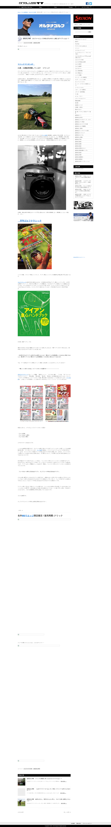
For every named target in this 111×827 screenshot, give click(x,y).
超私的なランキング (80, 132)
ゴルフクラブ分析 (28, 42)
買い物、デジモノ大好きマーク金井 (83, 112)
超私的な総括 (78, 152)
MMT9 (76, 41)
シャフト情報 (78, 75)
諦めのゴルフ (78, 109)
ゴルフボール (78, 68)
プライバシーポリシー (87, 823)
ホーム (19, 12)
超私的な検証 (78, 146)
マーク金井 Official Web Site (25, 7)
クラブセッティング (80, 50)
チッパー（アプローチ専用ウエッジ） (83, 84)
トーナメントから (79, 87)
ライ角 (76, 94)
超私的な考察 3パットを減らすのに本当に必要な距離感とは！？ (83, 186)
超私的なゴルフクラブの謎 (81, 124)
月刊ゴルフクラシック (23, 374)
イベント (77, 48)
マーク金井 (44, 135)
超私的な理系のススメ (80, 148)
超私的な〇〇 (78, 115)
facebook (87, 3)
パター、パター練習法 (80, 89)
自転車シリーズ (78, 105)
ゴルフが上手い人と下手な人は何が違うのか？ (83, 57)
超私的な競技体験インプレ (81, 150)
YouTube (77, 43)
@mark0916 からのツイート (79, 257)
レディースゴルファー (80, 98)
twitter (90, 3)
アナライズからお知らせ (81, 46)
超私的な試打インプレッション (82, 161)
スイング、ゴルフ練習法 (81, 77)
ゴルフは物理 (78, 66)
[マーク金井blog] (44, 35)
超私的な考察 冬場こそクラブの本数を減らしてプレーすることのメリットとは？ (83, 196)
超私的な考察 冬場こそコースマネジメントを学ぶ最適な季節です (83, 177)
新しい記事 (66, 812)
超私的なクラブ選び (80, 121)
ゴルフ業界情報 (78, 70)
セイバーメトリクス (80, 81)
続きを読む (63, 781)
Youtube (71, 7)
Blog (40, 7)
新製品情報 (77, 100)
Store (55, 7)
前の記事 (21, 812)
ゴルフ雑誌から (78, 73)
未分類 (76, 102)
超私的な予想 (78, 139)
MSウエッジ (28, 515)
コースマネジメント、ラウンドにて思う (83, 53)
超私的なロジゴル (79, 135)
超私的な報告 (78, 141)
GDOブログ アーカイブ (80, 39)
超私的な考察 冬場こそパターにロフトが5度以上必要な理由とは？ (83, 191)
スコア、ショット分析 (80, 79)
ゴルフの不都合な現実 (80, 62)
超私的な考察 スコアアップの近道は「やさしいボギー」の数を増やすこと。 (83, 182)
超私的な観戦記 (78, 159)
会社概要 (73, 823)
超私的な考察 (37, 42)
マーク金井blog (31, 3)
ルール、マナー (78, 96)
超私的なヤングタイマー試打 (82, 130)
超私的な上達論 (79, 137)
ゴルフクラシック (22, 282)
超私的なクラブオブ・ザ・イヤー (83, 119)
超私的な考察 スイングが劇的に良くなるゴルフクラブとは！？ (44, 778)
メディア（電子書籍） (80, 91)
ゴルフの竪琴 (78, 64)
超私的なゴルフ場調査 (80, 126)
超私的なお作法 (78, 117)
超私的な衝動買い (79, 157)
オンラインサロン (86, 7)
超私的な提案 (78, 143)
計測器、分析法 (78, 107)
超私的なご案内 (78, 128)
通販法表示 (78, 823)
